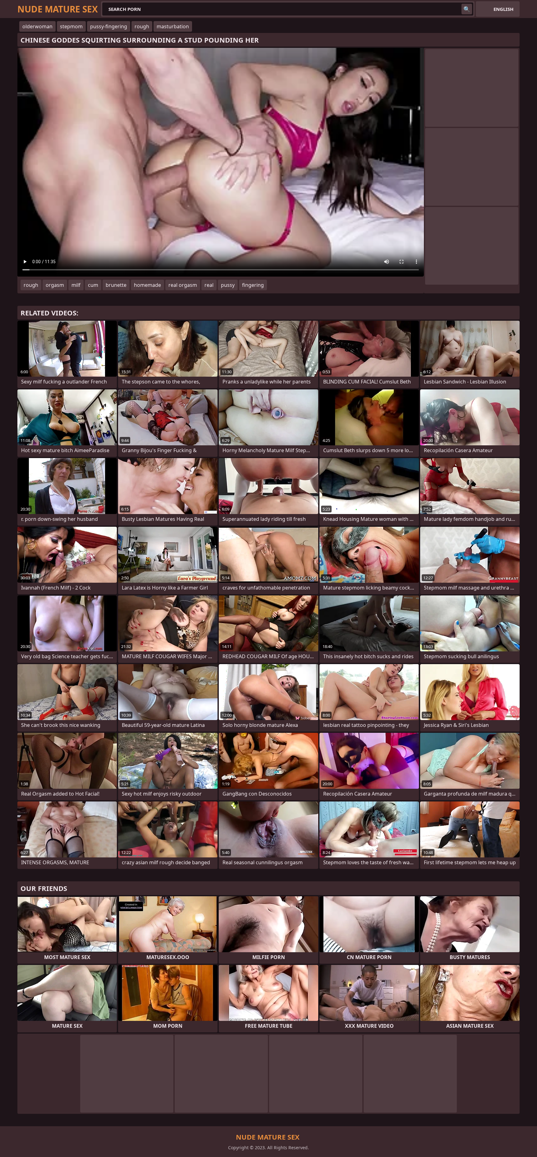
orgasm (55, 285)
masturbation (173, 26)
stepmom (71, 26)
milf (75, 285)
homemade (147, 285)
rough (142, 26)
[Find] (466, 9)
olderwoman (37, 26)
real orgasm (182, 285)
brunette (116, 285)
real (208, 285)
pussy (228, 285)
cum (93, 285)
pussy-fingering (108, 26)
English (503, 9)
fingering (253, 285)
